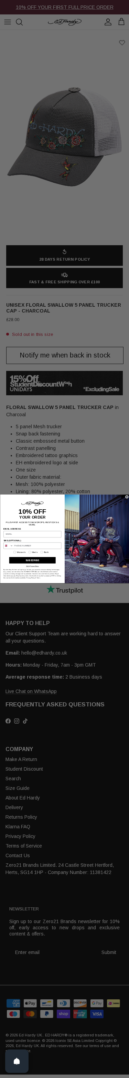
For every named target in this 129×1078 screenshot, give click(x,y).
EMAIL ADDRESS (12, 529)
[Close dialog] (127, 497)
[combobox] (8, 546)
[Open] (17, 1061)
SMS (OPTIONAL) (12, 541)
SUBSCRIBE (32, 560)
